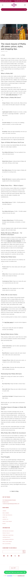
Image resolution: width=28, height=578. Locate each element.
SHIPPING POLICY (6, 537)
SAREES (4, 510)
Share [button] (3, 55)
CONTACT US (5, 519)
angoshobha (9, 575)
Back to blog (15, 491)
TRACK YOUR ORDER (7, 521)
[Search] (25, 9)
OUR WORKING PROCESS (8, 539)
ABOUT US (5, 517)
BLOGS (4, 523)
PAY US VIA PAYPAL (7, 543)
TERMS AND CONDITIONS (8, 535)
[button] (2, 5)
